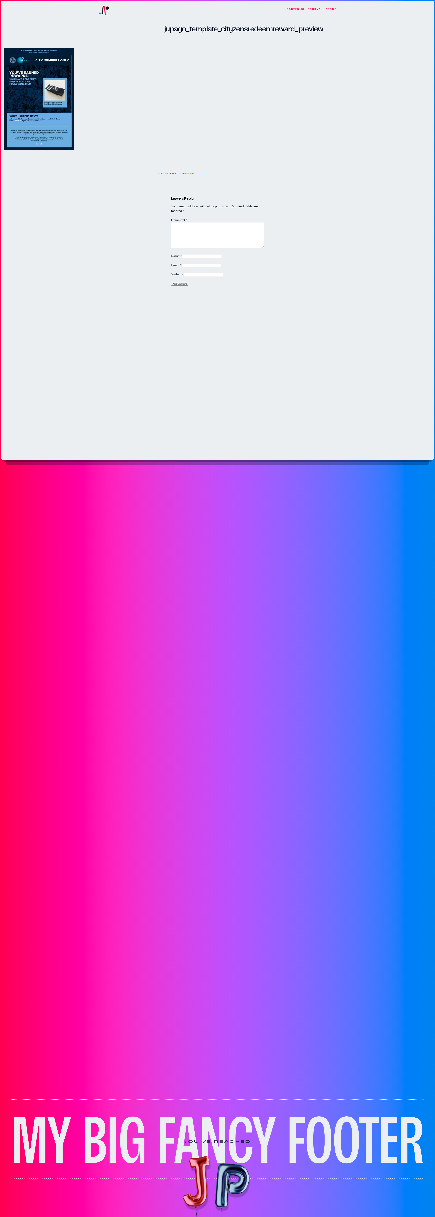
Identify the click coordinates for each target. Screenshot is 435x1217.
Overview (176, 173)
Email (176, 265)
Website (177, 274)
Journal (315, 9)
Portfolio (295, 9)
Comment (179, 220)
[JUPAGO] (104, 9)
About (331, 9)
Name (176, 256)
